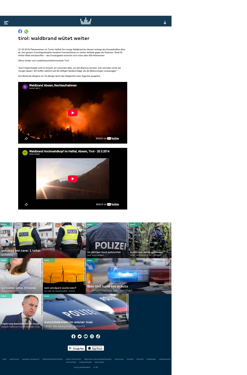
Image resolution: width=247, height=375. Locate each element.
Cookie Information (73, 359)
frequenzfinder (85, 362)
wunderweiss (85, 367)
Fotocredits (99, 362)
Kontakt (130, 359)
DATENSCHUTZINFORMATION (52, 359)
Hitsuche (140, 359)
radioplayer (151, 359)
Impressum (119, 359)
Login (4, 359)
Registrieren (14, 359)
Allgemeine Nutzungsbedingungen (98, 359)
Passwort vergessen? (30, 359)
